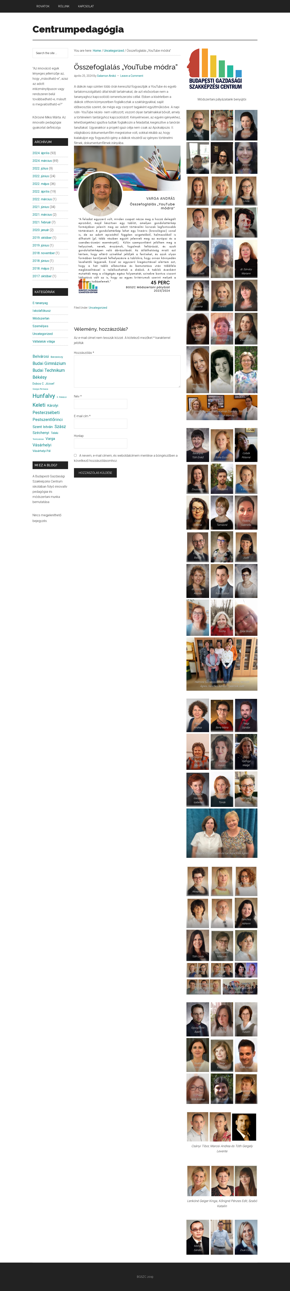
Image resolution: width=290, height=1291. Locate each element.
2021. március (42, 214)
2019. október (42, 238)
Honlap (79, 436)
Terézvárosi (38, 439)
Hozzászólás (84, 353)
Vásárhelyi (42, 445)
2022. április (41, 191)
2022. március (42, 199)
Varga (50, 439)
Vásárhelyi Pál (42, 451)
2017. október (42, 276)
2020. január (41, 230)
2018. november (44, 253)
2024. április (41, 153)
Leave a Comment (131, 75)
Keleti (39, 405)
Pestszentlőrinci (48, 419)
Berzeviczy (57, 356)
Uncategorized (98, 307)
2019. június (41, 245)
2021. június (41, 207)
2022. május (41, 184)
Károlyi (52, 405)
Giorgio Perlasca (40, 389)
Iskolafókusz (42, 311)
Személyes (40, 326)
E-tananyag (40, 303)
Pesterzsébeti (46, 412)
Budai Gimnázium (49, 363)
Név (78, 396)
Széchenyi (41, 433)
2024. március (42, 161)
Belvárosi (41, 356)
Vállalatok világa (44, 341)
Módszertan (41, 318)
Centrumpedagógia (78, 29)
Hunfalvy (44, 396)
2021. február (42, 222)
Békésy (40, 377)
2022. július (40, 168)
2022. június (41, 176)
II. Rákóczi (62, 397)
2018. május (41, 268)
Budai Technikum (49, 370)
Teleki (54, 433)
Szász (60, 426)
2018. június (41, 261)
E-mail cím (82, 416)
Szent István (43, 426)
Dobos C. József (43, 383)
